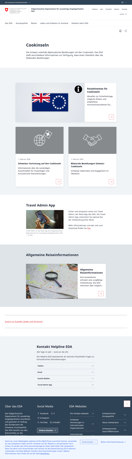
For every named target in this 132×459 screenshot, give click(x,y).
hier (88, 228)
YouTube (44, 422)
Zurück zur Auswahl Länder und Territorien (24, 321)
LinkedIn (56, 422)
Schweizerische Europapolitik (109, 414)
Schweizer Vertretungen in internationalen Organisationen (77, 423)
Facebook (44, 413)
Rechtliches (44, 453)
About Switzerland (110, 422)
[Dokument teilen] (125, 30)
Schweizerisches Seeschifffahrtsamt (110, 430)
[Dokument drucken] (120, 30)
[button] (8, 23)
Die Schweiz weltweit (79, 413)
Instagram (44, 418)
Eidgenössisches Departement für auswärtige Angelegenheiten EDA (57, 10)
